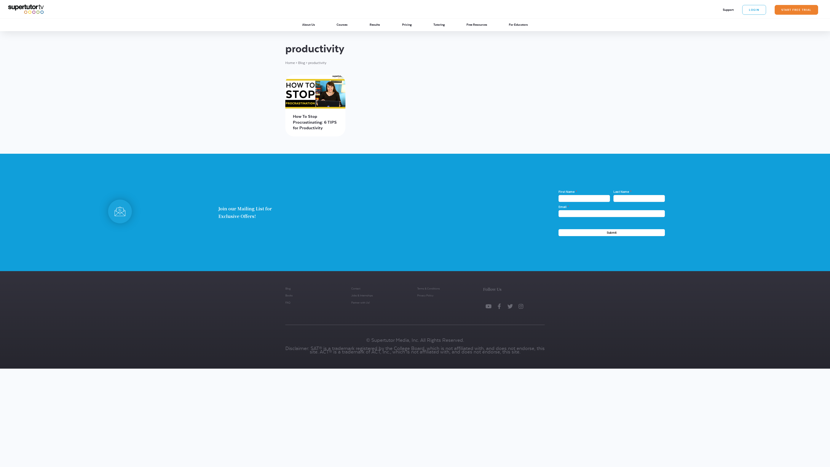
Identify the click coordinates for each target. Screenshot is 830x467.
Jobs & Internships (362, 295)
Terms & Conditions (428, 288)
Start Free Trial (796, 9)
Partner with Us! (360, 302)
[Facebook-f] (499, 306)
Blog (301, 63)
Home (290, 63)
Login (754, 9)
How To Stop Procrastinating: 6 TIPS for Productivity (315, 122)
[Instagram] (521, 306)
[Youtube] (488, 306)
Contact (355, 288)
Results (375, 24)
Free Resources (476, 24)
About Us (308, 24)
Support (728, 9)
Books (289, 295)
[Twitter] (510, 306)
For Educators (518, 24)
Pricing (407, 24)
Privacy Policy (425, 295)
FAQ (287, 302)
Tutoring (439, 24)
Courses (342, 24)
